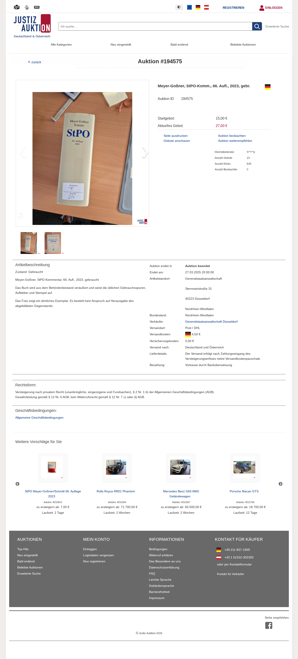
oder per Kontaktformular (234, 564)
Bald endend (179, 44)
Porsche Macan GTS (244, 491)
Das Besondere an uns (165, 561)
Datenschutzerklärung (164, 567)
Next (280, 484)
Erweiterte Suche (277, 26)
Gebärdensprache (161, 585)
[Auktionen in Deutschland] (198, 7)
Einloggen (273, 7)
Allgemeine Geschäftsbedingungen (39, 417)
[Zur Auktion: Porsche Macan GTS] (245, 469)
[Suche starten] (257, 26)
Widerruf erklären (161, 555)
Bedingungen (158, 549)
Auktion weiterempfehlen (235, 140)
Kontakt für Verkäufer (230, 574)
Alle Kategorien (61, 44)
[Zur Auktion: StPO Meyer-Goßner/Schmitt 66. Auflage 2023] (53, 469)
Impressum (156, 598)
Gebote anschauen (177, 140)
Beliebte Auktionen (243, 44)
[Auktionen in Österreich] (206, 7)
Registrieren (233, 7)
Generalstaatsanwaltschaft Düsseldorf (211, 321)
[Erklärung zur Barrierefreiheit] (36, 7)
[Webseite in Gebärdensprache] (26, 7)
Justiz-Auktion (149, 633)
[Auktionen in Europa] (189, 7)
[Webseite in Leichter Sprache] (16, 7)
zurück (36, 62)
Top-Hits (23, 549)
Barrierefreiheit (159, 592)
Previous (17, 484)
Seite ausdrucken (176, 135)
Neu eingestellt (121, 44)
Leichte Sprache (160, 579)
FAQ (152, 573)
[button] (144, 153)
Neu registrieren (94, 561)
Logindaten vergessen (98, 555)
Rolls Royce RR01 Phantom (116, 491)
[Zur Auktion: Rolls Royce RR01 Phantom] (117, 469)
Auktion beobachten (232, 135)
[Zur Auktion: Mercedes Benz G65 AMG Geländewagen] (181, 469)
